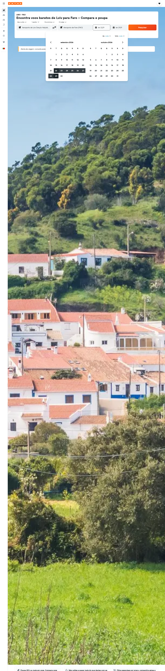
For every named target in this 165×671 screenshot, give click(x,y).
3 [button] (66, 54)
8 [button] (56, 60)
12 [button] (78, 60)
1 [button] (106, 54)
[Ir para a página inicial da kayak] (15, 3)
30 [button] (61, 76)
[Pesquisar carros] (4, 20)
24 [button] (67, 70)
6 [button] (83, 54)
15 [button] (56, 65)
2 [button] (61, 54)
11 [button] (72, 60)
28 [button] (51, 76)
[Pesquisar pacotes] (4, 24)
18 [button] (72, 65)
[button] (3, 3)
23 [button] (61, 70)
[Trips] (4, 42)
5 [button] (77, 54)
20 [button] (83, 65)
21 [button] (51, 70)
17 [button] (67, 65)
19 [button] (78, 65)
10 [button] (67, 60)
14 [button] (51, 65)
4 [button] (72, 54)
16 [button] (61, 65)
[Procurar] (4, 15)
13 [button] (83, 60)
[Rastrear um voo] (4, 35)
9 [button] (61, 60)
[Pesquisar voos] (4, 10)
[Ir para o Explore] (4, 31)
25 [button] (72, 70)
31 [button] (117, 76)
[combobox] (22, 22)
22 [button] (56, 70)
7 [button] (50, 60)
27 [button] (83, 70)
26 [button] (78, 70)
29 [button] (56, 76)
